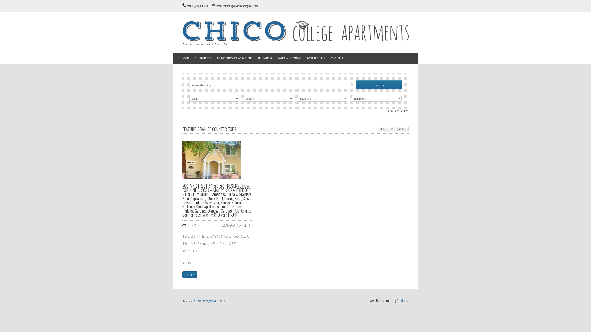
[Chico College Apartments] (295, 40)
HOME (185, 58)
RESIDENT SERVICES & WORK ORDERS (234, 58)
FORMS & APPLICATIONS (289, 58)
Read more (190, 275)
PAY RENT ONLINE (316, 58)
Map (404, 129)
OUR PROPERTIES (203, 58)
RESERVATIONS (265, 58)
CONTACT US (336, 58)
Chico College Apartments (209, 300)
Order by (385, 129)
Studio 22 (403, 300)
